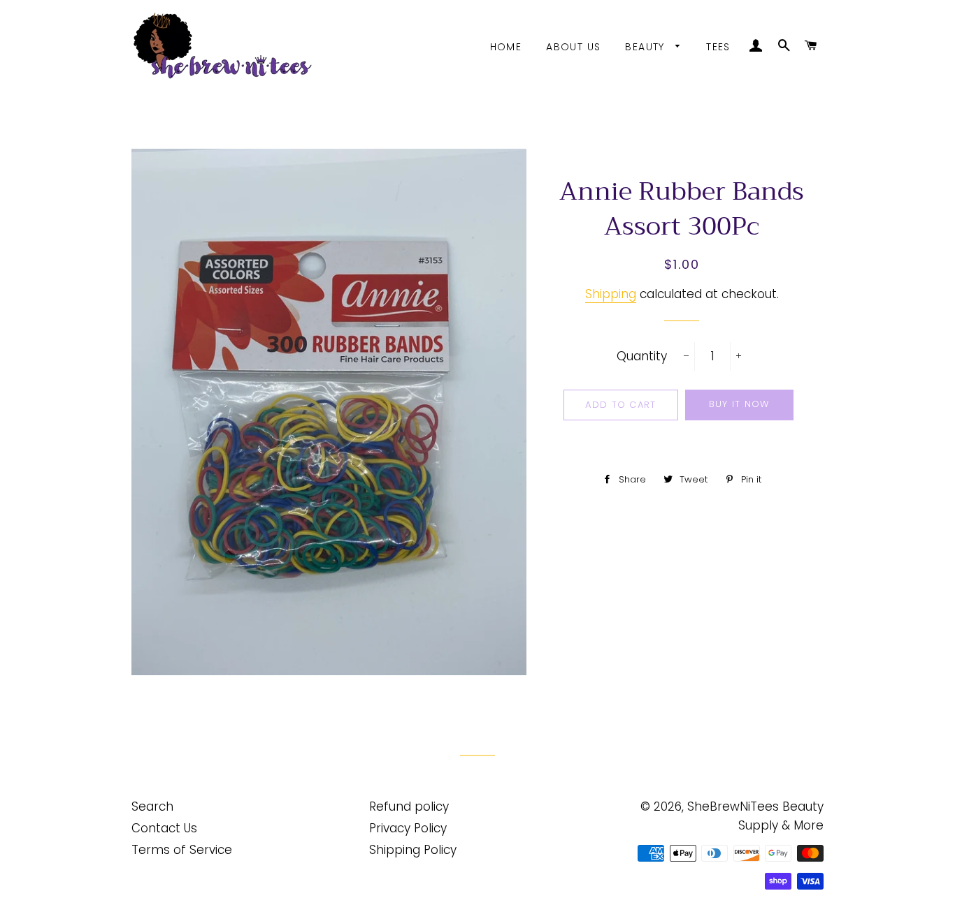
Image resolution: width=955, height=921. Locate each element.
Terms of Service (181, 849)
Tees (718, 47)
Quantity (642, 356)
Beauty (646, 47)
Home (506, 47)
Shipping (610, 294)
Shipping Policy (413, 849)
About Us (573, 47)
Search (152, 806)
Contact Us (164, 828)
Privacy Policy (408, 828)
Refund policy (409, 806)
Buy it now (739, 404)
